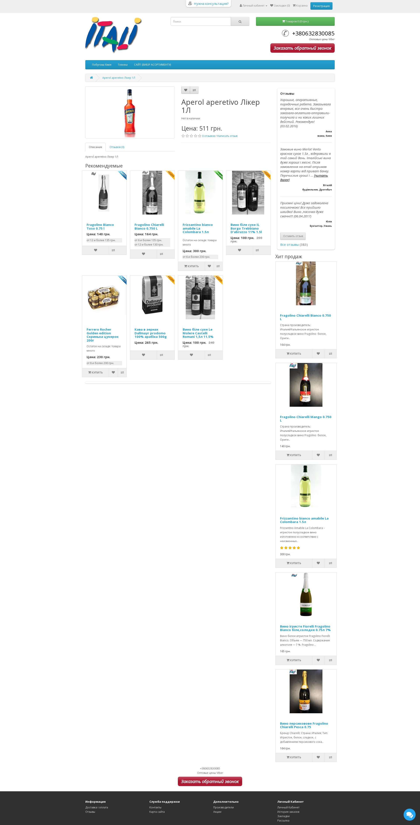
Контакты (155, 807)
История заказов (288, 812)
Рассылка (283, 820)
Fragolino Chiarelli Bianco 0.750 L (149, 226)
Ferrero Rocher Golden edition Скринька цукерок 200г (103, 334)
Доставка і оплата (96, 807)
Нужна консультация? (211, 3)
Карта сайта (157, 812)
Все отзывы (289, 244)
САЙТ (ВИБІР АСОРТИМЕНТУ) (152, 64)
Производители (223, 807)
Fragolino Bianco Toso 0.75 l (100, 226)
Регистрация (321, 6)
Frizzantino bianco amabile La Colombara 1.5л (198, 228)
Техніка (123, 64)
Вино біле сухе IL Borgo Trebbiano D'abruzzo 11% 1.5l (246, 228)
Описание (95, 147)
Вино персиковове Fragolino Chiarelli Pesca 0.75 (304, 725)
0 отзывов (208, 136)
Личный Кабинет (288, 807)
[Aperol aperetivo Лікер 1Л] (130, 112)
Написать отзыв (227, 136)
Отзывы (90, 812)
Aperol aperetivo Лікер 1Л (118, 78)
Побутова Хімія (101, 64)
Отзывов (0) (117, 147)
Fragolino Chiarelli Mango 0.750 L (305, 419)
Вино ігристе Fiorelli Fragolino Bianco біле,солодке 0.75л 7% (305, 628)
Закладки (283, 816)
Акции (217, 812)
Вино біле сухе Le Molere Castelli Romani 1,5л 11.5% (198, 333)
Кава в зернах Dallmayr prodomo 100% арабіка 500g (151, 333)
